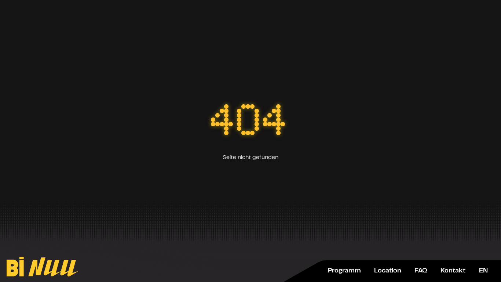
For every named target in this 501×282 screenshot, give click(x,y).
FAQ (420, 271)
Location (387, 271)
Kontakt (452, 271)
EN (483, 271)
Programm (344, 271)
